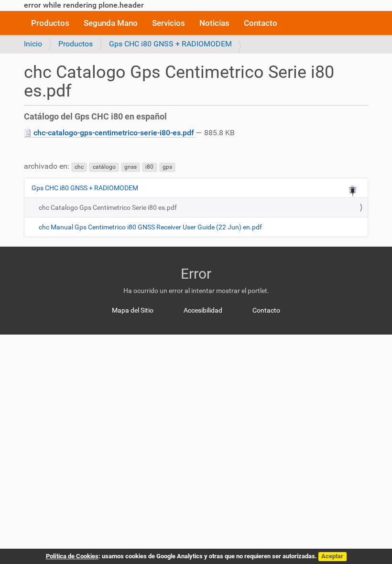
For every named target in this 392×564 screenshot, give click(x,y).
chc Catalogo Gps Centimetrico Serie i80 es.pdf (108, 207)
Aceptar (332, 556)
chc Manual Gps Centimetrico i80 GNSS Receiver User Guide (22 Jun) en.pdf (150, 227)
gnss (130, 166)
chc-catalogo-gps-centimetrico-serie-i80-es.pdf (114, 132)
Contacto (260, 23)
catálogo (104, 166)
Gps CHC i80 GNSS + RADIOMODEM (170, 43)
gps (167, 166)
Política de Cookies (72, 556)
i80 (149, 166)
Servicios (168, 23)
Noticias (214, 23)
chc (79, 166)
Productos (50, 23)
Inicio (33, 43)
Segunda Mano (111, 23)
